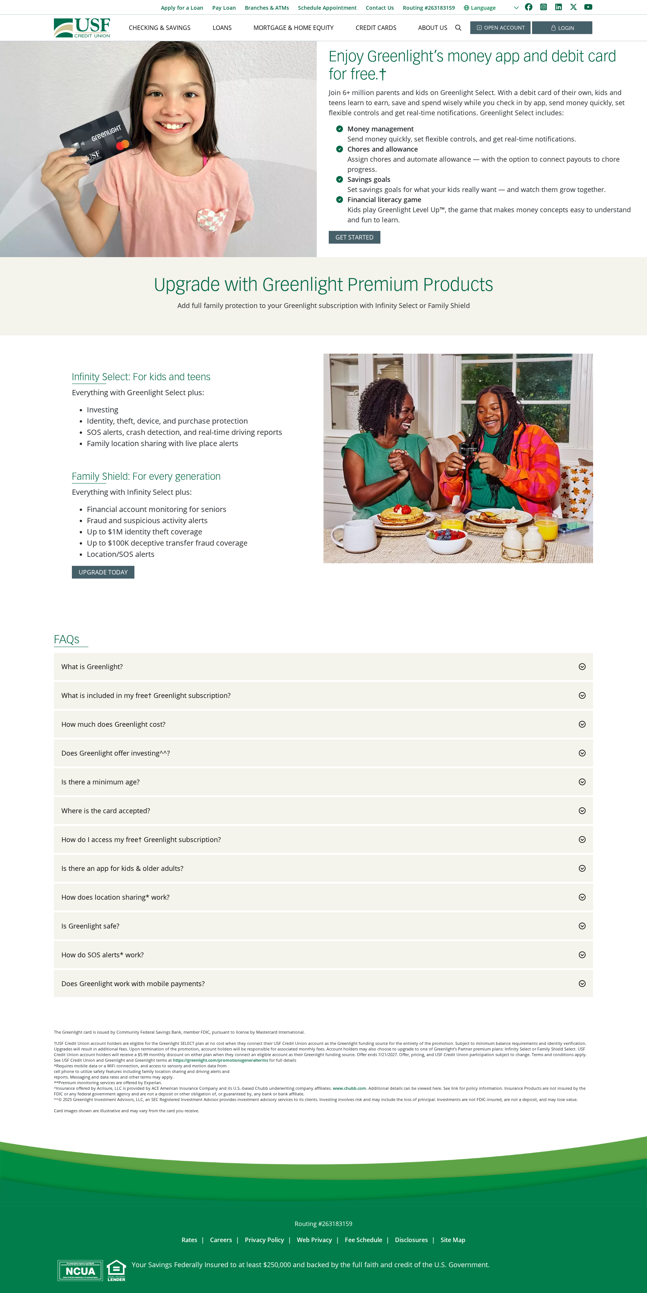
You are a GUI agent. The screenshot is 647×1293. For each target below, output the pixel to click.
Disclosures (411, 1240)
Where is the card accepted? (105, 810)
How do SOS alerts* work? (102, 954)
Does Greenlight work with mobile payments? (133, 983)
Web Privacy (314, 1240)
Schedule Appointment (327, 7)
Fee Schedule (363, 1240)
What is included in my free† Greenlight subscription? (146, 695)
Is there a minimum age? (100, 781)
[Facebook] (529, 7)
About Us (432, 28)
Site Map (453, 1240)
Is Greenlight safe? (90, 925)
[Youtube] (588, 7)
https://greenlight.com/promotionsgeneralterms (220, 1060)
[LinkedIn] (559, 7)
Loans (222, 28)
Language (483, 7)
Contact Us (380, 7)
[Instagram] (544, 7)
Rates (189, 1240)
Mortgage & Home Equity (293, 28)
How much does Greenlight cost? (113, 724)
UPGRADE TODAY (103, 572)
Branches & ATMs (267, 7)
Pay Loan (224, 7)
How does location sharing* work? (115, 897)
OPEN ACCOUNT (504, 27)
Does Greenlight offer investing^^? (115, 752)
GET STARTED (354, 237)
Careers (221, 1240)
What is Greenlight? (92, 666)
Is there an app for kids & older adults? (122, 868)
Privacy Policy (264, 1240)
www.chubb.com (349, 1088)
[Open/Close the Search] (458, 27)
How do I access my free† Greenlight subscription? (141, 839)
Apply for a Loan (182, 7)
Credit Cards (376, 28)
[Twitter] (574, 7)
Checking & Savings (160, 28)
